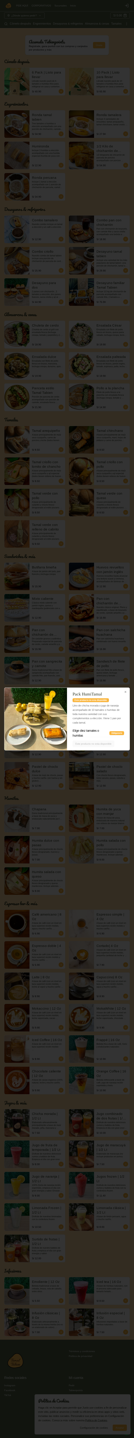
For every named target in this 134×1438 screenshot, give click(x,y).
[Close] (125, 692)
